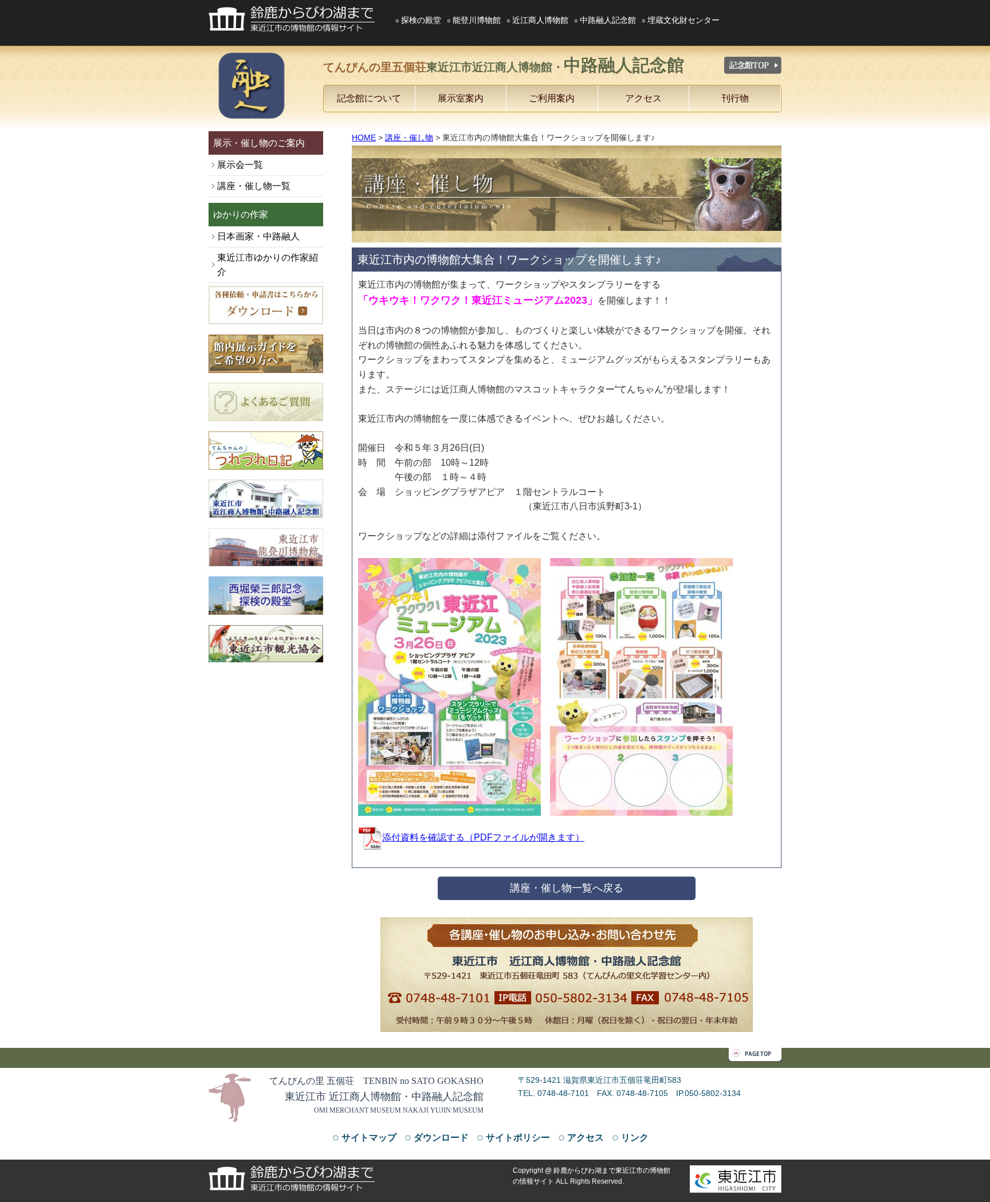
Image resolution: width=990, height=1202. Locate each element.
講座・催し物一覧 (253, 186)
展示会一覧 (240, 165)
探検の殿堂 (421, 20)
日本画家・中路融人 (258, 236)
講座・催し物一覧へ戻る (566, 888)
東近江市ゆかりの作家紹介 (267, 265)
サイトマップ (368, 1137)
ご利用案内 (552, 98)
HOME (364, 137)
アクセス (643, 98)
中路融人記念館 (608, 20)
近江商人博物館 (540, 20)
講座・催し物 (409, 137)
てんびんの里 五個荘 (376, 1081)
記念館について (369, 98)
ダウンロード (441, 1137)
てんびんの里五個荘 (503, 65)
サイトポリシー (518, 1137)
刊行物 (735, 98)
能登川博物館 (477, 20)
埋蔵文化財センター (683, 20)
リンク (635, 1137)
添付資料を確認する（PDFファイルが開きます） (483, 837)
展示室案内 (461, 98)
